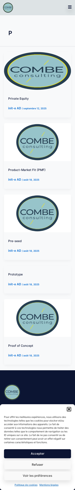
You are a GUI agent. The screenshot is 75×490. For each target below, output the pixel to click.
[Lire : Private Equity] (37, 71)
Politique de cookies (26, 484)
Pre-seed (15, 241)
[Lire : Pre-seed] (37, 213)
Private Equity (18, 98)
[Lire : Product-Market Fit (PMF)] (37, 142)
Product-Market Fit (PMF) (27, 170)
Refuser (37, 464)
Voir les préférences (37, 476)
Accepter (37, 453)
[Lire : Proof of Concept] (37, 318)
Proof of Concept (20, 346)
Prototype (15, 274)
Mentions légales (48, 484)
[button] (69, 409)
